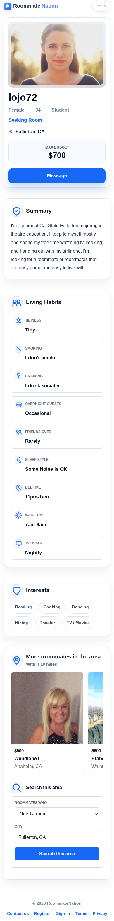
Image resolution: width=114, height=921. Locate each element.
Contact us (18, 913)
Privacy (100, 913)
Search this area (57, 853)
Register (42, 913)
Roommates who (31, 803)
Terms (81, 913)
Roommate (35, 6)
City (19, 826)
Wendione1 (26, 758)
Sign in (63, 913)
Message (57, 175)
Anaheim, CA (28, 766)
